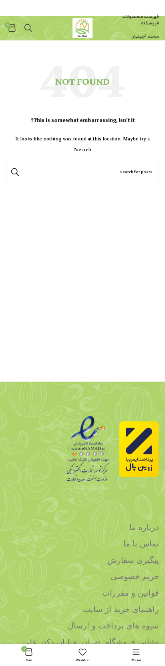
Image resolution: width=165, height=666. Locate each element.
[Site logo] (82, 27)
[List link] (82, 527)
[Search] (28, 28)
